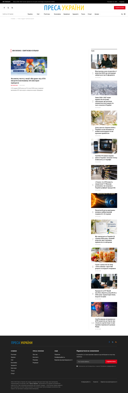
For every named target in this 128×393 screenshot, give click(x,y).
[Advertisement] (64, 34)
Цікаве (97, 14)
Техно (83, 14)
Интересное (14, 85)
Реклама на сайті (112, 1)
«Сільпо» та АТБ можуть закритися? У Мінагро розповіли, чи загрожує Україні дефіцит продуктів (105, 185)
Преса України (34, 383)
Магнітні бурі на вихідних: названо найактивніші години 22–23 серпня (105, 212)
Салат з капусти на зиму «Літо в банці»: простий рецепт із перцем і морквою (105, 266)
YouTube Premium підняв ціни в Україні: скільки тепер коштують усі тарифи (106, 157)
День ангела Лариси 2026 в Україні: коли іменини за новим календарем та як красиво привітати (105, 130)
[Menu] (124, 14)
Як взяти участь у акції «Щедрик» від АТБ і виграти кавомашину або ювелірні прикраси (28, 81)
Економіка (57, 14)
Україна (30, 14)
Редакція (121, 1)
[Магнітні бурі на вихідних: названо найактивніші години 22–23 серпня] (104, 200)
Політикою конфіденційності (108, 366)
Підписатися (119, 7)
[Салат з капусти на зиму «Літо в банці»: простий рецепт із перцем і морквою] (104, 255)
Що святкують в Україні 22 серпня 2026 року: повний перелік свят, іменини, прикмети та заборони (105, 239)
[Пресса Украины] (64, 7)
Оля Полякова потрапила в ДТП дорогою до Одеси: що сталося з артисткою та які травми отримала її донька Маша (105, 323)
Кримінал (67, 14)
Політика (47, 14)
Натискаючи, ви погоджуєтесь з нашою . (97, 366)
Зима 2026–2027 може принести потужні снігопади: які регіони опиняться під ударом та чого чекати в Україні (35, 1)
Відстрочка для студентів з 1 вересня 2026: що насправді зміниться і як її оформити (106, 73)
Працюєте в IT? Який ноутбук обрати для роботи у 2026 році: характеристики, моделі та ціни (106, 293)
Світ (38, 14)
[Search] (122, 14)
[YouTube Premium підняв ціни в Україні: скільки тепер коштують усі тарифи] (104, 146)
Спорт (90, 14)
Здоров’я (75, 14)
